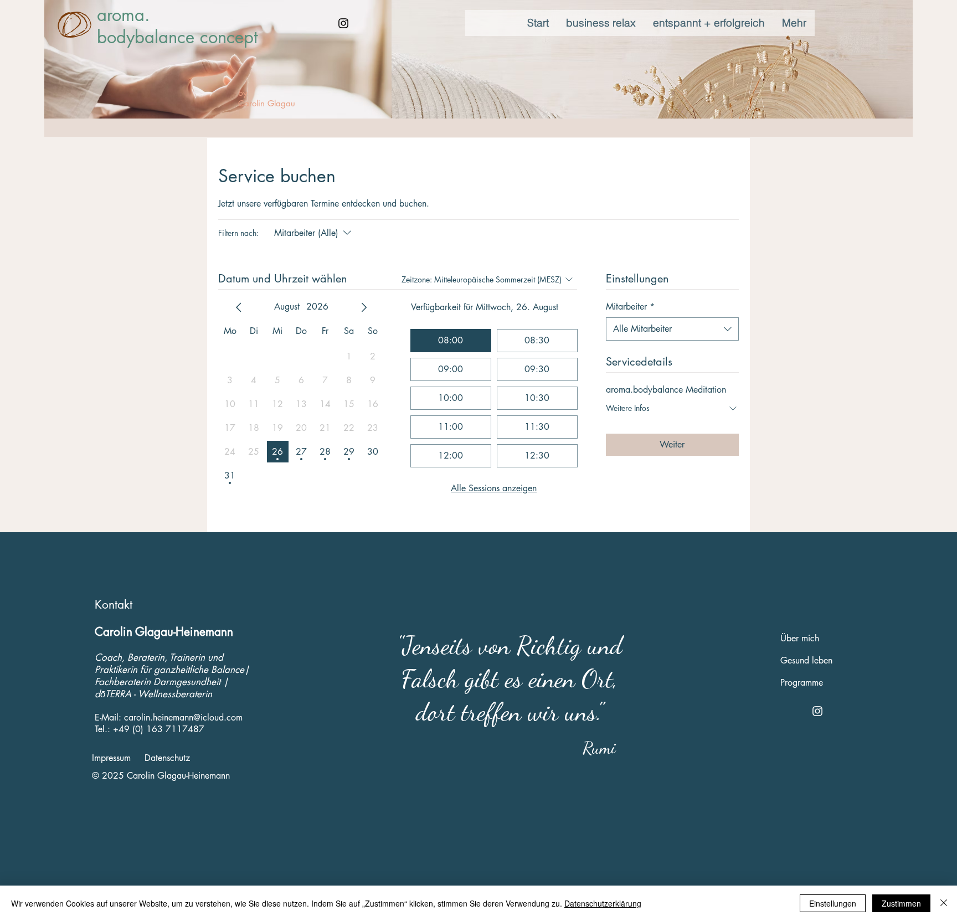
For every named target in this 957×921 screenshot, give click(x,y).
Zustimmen (901, 903)
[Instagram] (343, 23)
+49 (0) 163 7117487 (158, 729)
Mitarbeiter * (630, 306)
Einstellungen (832, 903)
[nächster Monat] (364, 307)
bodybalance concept (177, 37)
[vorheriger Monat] (238, 307)
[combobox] (672, 329)
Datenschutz (167, 758)
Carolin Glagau (266, 103)
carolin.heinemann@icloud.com (183, 717)
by (242, 93)
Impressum (111, 758)
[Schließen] (943, 903)
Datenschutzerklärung (602, 903)
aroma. (123, 15)
